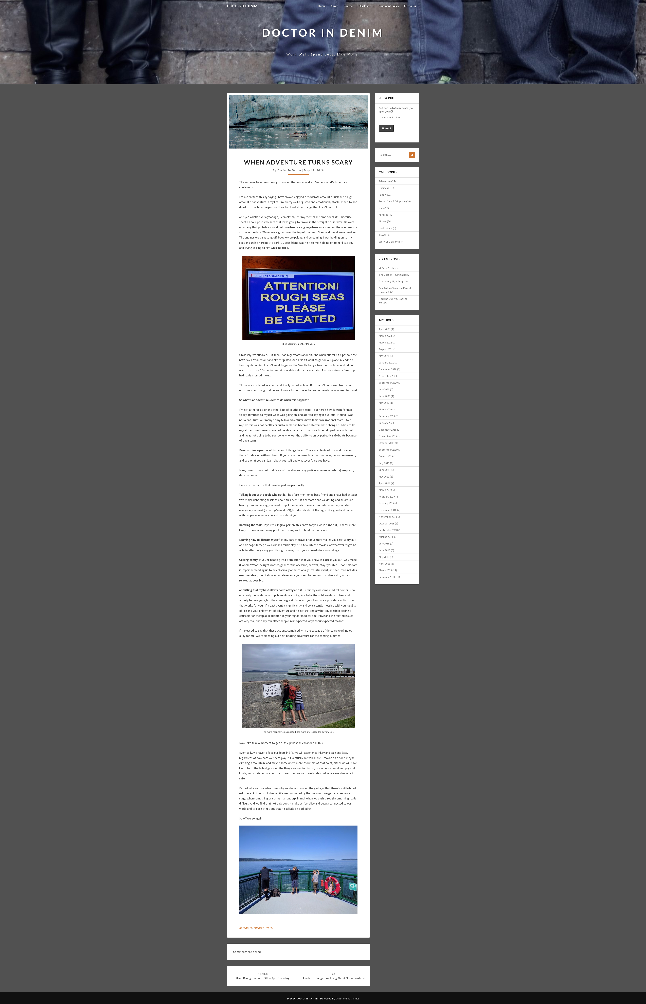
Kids (381, 208)
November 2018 (388, 516)
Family (382, 194)
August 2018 (386, 536)
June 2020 (384, 396)
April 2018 (384, 563)
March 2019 (385, 489)
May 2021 (384, 355)
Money (382, 221)
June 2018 (384, 550)
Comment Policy (389, 5)
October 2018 (386, 523)
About (334, 5)
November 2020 (388, 376)
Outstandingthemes (347, 998)
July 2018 (384, 543)
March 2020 (385, 409)
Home (322, 5)
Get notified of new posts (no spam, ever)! (396, 109)
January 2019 (386, 503)
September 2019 (388, 449)
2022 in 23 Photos (389, 268)
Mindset (259, 928)
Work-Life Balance (389, 241)
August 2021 (386, 349)
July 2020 (384, 389)
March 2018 (385, 570)
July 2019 (384, 463)
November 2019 (388, 436)
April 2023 (384, 329)
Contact (349, 5)
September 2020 (388, 382)
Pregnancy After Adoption (393, 281)
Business (384, 188)
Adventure (245, 928)
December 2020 (388, 369)
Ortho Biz (410, 5)
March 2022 (385, 342)
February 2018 (387, 577)
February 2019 (387, 496)
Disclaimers (366, 5)
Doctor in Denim (289, 170)
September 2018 (388, 530)
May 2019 (384, 476)
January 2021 (386, 362)
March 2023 (385, 335)
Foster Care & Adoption (392, 201)
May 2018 (384, 557)
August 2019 (386, 456)
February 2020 (387, 416)
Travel (269, 928)
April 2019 (384, 483)
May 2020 (384, 402)
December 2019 (388, 429)
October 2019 (386, 443)
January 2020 (386, 423)
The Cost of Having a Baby (394, 274)
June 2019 (384, 469)
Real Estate (385, 228)
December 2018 (388, 510)
